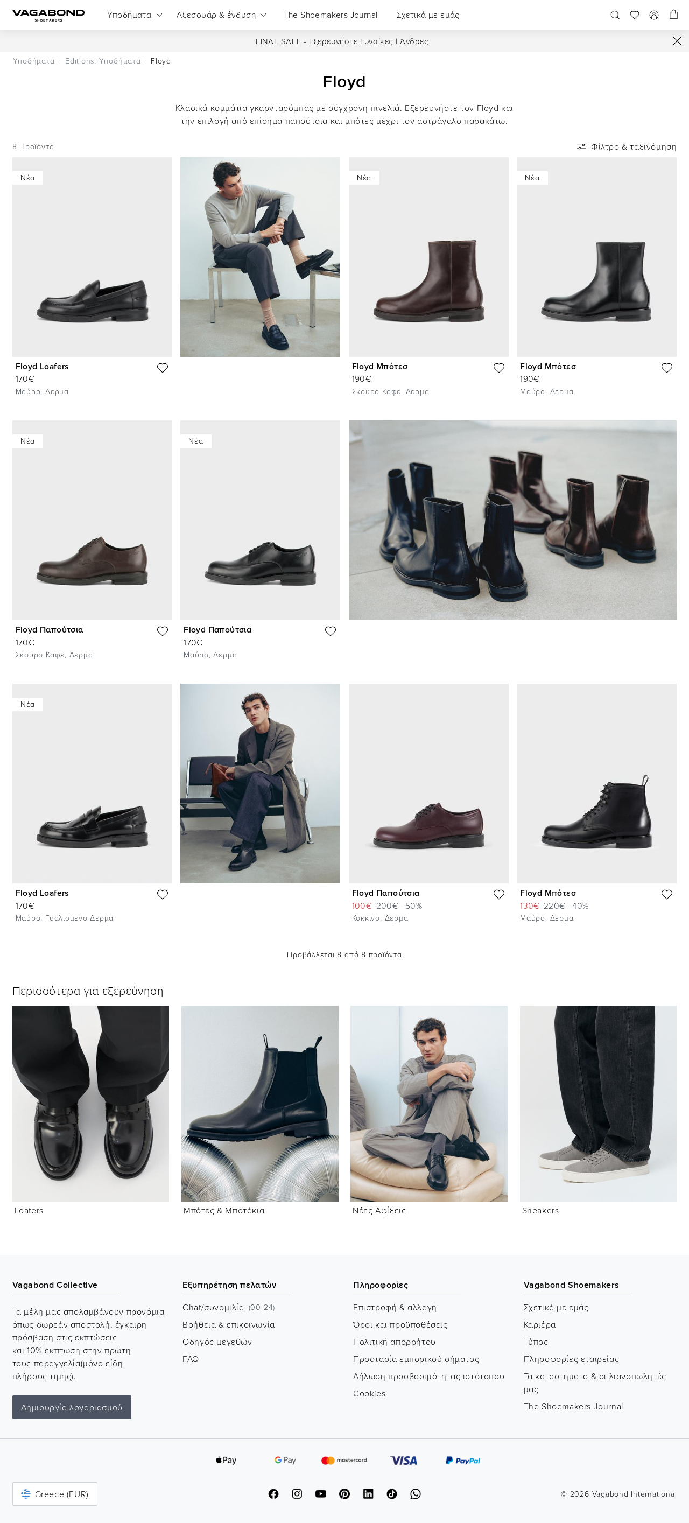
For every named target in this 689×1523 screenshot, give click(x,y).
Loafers (29, 1210)
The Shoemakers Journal (573, 1406)
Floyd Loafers (42, 366)
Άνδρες (414, 41)
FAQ (190, 1359)
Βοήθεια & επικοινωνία (228, 1324)
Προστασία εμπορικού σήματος (416, 1359)
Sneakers (540, 1210)
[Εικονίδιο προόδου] (677, 41)
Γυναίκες (376, 41)
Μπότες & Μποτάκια (224, 1210)
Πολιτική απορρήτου (394, 1341)
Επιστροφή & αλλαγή (395, 1307)
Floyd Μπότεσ (380, 366)
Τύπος (536, 1341)
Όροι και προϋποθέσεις (400, 1324)
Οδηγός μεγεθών (217, 1341)
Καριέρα (540, 1324)
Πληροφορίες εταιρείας (572, 1359)
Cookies (369, 1393)
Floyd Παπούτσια (49, 629)
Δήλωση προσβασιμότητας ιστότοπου (428, 1376)
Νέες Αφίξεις (379, 1210)
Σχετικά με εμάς (556, 1307)
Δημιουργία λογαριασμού (72, 1407)
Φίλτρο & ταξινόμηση (634, 146)
